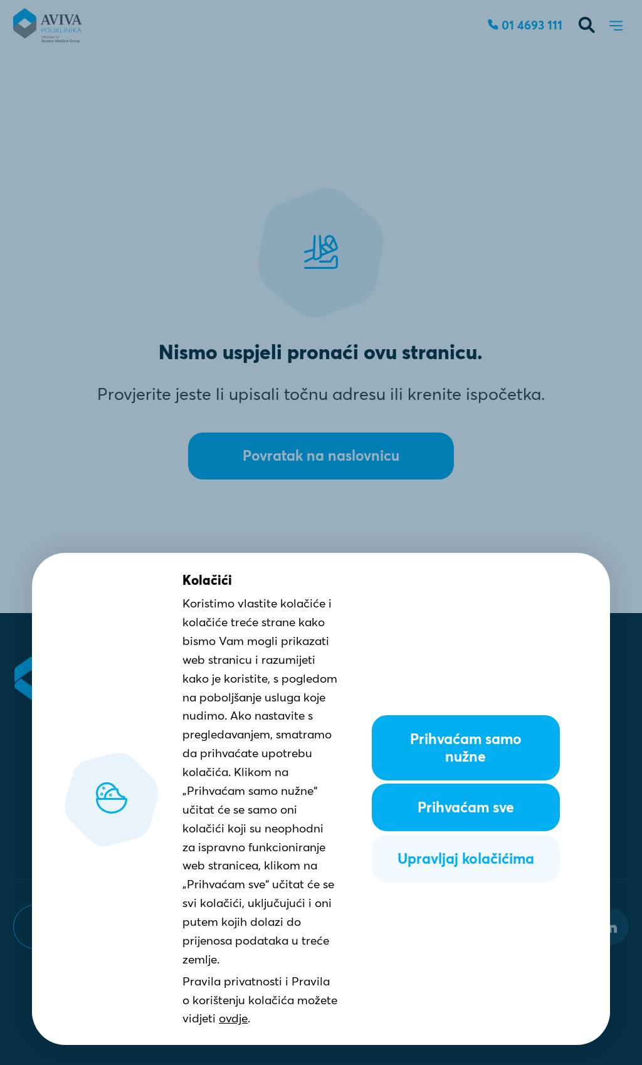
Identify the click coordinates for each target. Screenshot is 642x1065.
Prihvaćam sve (466, 807)
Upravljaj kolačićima (465, 859)
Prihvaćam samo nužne (466, 747)
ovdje (233, 1018)
